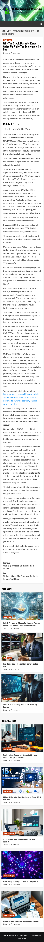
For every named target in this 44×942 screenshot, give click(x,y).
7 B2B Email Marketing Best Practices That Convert (19, 840)
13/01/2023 (16, 53)
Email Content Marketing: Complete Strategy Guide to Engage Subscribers (20, 756)
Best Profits (8, 749)
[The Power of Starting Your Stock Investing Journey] (22, 688)
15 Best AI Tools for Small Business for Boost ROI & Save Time (22, 798)
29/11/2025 (16, 629)
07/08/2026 (16, 884)
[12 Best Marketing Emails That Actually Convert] (22, 904)
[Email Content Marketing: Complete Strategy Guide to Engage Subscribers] (22, 738)
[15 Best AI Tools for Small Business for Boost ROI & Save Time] (22, 780)
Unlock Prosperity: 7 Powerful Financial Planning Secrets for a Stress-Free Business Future (21, 624)
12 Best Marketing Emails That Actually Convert (21, 921)
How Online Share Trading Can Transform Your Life (20, 665)
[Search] (41, 24)
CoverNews (34, 935)
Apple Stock (7, 40)
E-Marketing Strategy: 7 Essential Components (20, 881)
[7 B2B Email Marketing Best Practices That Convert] (22, 822)
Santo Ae (7, 53)
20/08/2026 (16, 802)
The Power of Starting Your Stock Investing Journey (20, 705)
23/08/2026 (16, 760)
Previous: (20, 566)
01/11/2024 (16, 669)
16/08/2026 (16, 845)
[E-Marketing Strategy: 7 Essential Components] (22, 865)
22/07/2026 (16, 924)
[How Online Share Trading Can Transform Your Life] (22, 647)
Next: (20, 576)
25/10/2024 (16, 710)
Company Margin (9, 833)
